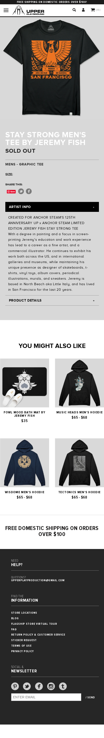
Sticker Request (24, 640)
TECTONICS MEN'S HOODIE (79, 492)
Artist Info (20, 207)
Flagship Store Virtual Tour (34, 624)
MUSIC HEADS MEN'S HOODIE (79, 412)
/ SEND (90, 697)
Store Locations (24, 613)
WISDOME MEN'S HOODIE (25, 492)
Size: (9, 174)
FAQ (14, 629)
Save (12, 191)
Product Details (25, 300)
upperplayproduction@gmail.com (38, 580)
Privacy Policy (22, 651)
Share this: (13, 184)
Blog (15, 618)
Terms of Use (21, 646)
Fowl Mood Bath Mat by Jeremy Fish (24, 414)
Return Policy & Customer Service (38, 635)
